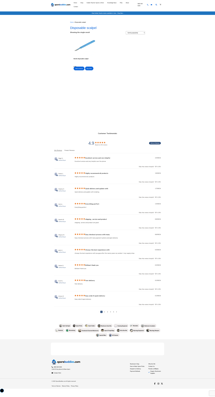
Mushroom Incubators (149, 326)
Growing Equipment (122, 326)
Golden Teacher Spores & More (95, 2)
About (127, 2)
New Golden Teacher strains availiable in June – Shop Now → (108, 13)
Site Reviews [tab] (58, 150)
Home (75, 2)
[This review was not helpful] (159, 167)
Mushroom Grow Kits (106, 326)
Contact (76, 6)
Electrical (60, 330)
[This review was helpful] (155, 167)
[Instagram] (158, 383)
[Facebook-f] (154, 383)
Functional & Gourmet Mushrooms (90, 330)
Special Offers (102, 335)
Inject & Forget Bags (109, 330)
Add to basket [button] (79, 68)
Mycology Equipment (138, 330)
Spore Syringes (66, 325)
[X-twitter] (161, 383)
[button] (156, 4)
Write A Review (154, 143)
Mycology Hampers (154, 330)
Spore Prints (79, 325)
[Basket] (160, 4)
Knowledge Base (111, 2)
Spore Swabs (91, 325)
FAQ (121, 2)
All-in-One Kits (123, 330)
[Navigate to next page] (116, 312)
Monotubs (135, 325)
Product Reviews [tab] (69, 150)
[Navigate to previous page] (98, 312)
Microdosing (72, 330)
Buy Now (89, 68)
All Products (115, 335)
